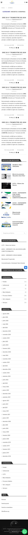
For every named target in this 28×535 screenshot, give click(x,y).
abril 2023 (5, 366)
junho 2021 (5, 404)
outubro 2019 (6, 445)
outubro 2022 (6, 372)
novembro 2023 (7, 359)
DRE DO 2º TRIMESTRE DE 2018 (14, 87)
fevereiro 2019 (6, 449)
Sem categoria (14, 299)
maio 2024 (5, 355)
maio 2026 (5, 324)
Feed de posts (5, 503)
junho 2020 (5, 428)
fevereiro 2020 (6, 435)
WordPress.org (5, 511)
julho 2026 (5, 317)
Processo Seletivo (14, 295)
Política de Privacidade (14, 532)
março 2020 (6, 432)
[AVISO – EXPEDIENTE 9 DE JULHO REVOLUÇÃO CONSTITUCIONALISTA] (6, 195)
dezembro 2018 (7, 456)
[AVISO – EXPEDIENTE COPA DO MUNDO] (6, 205)
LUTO (14, 288)
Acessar (4, 499)
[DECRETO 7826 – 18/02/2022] (6, 167)
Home (3, 7)
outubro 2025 (6, 338)
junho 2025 (5, 345)
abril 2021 (5, 407)
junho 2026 (5, 320)
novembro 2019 (7, 442)
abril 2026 (5, 327)
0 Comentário (20, 45)
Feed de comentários (7, 507)
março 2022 (6, 386)
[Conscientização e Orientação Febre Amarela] (6, 224)
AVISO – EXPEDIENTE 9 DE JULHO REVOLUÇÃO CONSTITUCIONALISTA (19, 195)
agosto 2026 (6, 313)
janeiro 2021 (6, 418)
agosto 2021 (6, 400)
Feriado (14, 281)
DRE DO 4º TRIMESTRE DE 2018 (14, 17)
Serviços (14, 302)
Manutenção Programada (16, 213)
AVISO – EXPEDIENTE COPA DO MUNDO (19, 203)
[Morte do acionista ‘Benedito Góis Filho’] (6, 176)
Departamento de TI (17, 19)
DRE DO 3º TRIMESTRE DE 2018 (14, 52)
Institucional (14, 285)
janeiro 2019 (6, 452)
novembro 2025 (7, 334)
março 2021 (6, 411)
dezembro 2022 (7, 369)
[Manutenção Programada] (6, 214)
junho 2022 (5, 379)
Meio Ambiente (14, 292)
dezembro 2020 (7, 421)
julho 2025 (5, 341)
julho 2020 (5, 425)
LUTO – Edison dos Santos (18, 184)
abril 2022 (5, 383)
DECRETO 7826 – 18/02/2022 (17, 165)
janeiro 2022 (6, 390)
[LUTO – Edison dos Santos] (6, 186)
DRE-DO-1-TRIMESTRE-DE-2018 (14, 122)
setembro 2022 (6, 376)
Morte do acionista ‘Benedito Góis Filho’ (18, 175)
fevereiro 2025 (6, 348)
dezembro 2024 (7, 352)
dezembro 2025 (7, 331)
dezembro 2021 (7, 393)
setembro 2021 (6, 397)
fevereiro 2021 (6, 414)
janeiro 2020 (6, 439)
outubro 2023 (6, 362)
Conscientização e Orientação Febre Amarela (18, 223)
